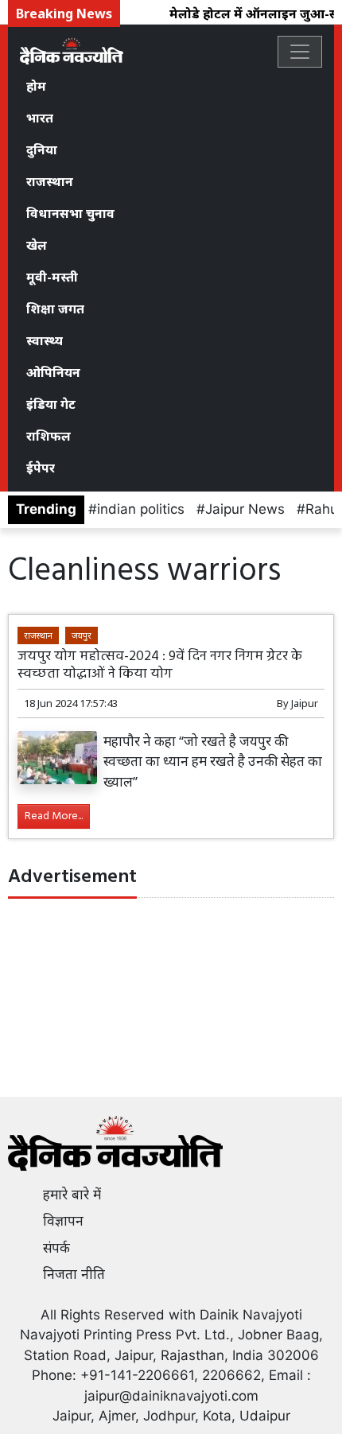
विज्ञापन (63, 1221)
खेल (36, 245)
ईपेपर (40, 467)
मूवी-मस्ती (52, 277)
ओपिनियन (53, 372)
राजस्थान (49, 181)
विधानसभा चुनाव (70, 213)
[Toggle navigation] (300, 52)
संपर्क (56, 1248)
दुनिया (41, 149)
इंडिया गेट (51, 404)
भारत (39, 117)
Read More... (54, 816)
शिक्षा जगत (55, 308)
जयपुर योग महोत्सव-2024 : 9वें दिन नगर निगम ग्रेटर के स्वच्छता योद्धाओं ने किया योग (159, 665)
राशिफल (48, 436)
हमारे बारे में (72, 1195)
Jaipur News (245, 509)
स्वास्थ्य (44, 340)
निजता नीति (74, 1274)
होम (36, 86)
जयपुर (81, 635)
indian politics (141, 509)
